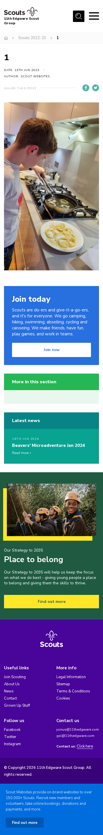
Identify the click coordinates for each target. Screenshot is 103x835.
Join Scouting (15, 677)
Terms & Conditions (73, 691)
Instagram (12, 744)
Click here (85, 746)
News (9, 691)
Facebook (12, 729)
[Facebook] (85, 87)
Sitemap (63, 684)
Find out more (52, 601)
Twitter (10, 736)
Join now (52, 349)
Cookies (63, 698)
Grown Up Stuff (17, 705)
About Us (12, 684)
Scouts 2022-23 (32, 37)
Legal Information (71, 677)
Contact (10, 698)
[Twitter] (95, 87)
